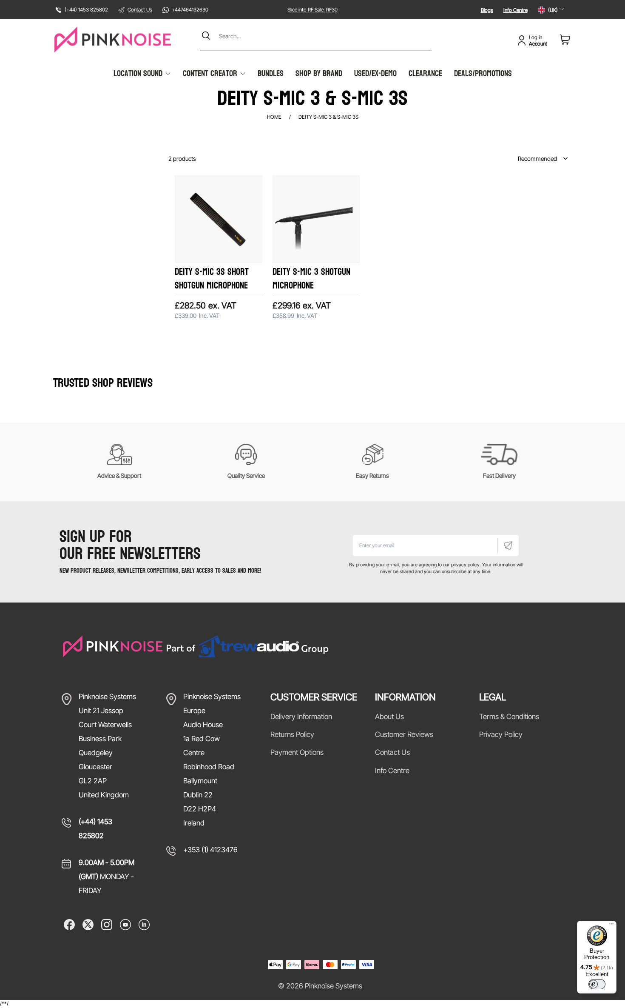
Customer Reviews (404, 734)
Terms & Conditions (509, 716)
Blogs (487, 10)
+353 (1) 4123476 (210, 849)
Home (274, 117)
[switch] (596, 984)
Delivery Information (301, 716)
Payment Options (297, 752)
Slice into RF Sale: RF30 (312, 9)
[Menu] (611, 926)
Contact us (392, 752)
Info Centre (515, 10)
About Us (389, 716)
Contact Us (140, 9)
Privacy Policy (501, 734)
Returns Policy (292, 734)
